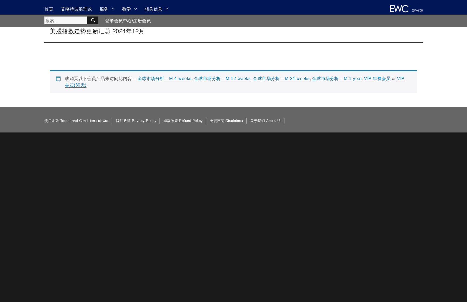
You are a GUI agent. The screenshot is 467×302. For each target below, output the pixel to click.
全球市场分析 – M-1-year (337, 78)
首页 (48, 9)
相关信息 (153, 9)
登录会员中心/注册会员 (128, 20)
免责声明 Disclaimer (226, 121)
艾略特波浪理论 (76, 9)
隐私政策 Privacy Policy (136, 121)
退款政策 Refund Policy (183, 121)
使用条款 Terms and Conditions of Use (76, 121)
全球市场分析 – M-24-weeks (281, 78)
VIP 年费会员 (377, 78)
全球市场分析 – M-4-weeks (165, 78)
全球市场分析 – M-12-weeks (222, 78)
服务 (104, 9)
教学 (126, 9)
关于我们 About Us (266, 121)
